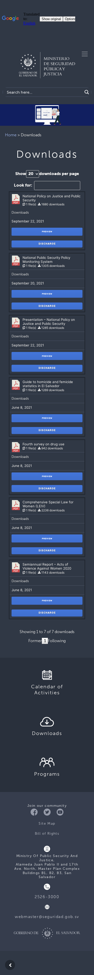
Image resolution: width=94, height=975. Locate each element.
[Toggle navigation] (84, 54)
